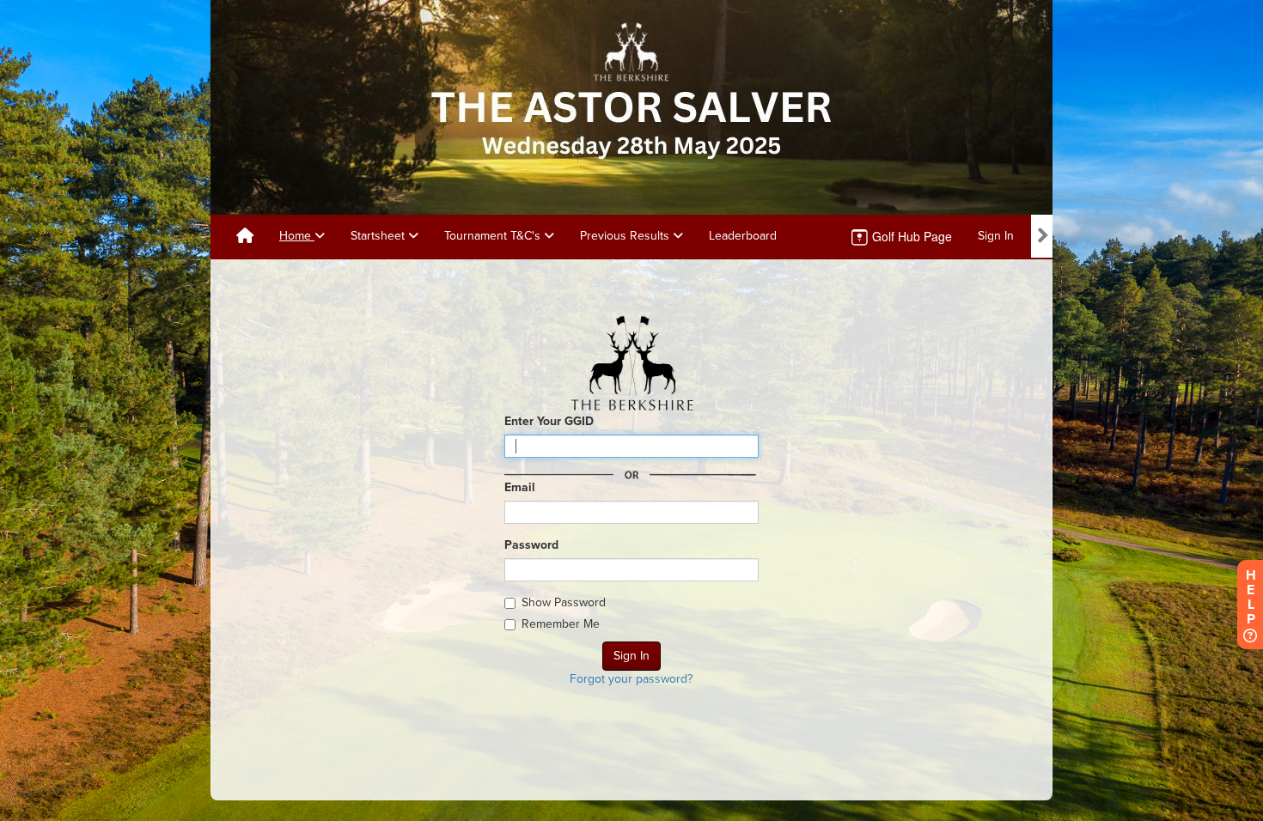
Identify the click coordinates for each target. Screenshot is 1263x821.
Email (519, 487)
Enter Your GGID (549, 421)
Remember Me (561, 624)
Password (531, 545)
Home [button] (296, 235)
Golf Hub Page (910, 236)
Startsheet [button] (379, 235)
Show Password (564, 602)
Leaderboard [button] (743, 235)
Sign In (996, 235)
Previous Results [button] (626, 235)
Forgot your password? (631, 679)
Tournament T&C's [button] (494, 235)
